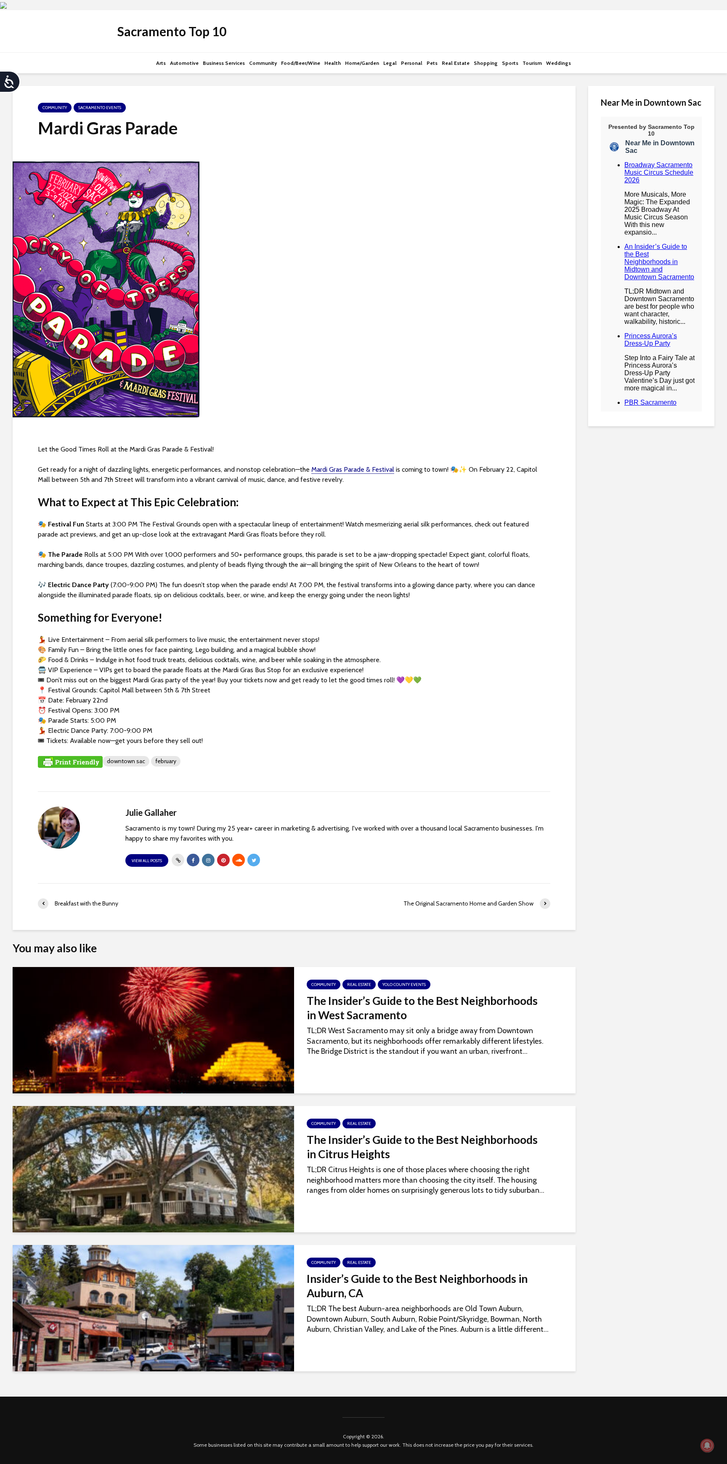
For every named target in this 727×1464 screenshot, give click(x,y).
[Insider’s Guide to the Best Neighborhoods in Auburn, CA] (153, 1307)
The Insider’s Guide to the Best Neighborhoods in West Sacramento (422, 1008)
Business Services (224, 63)
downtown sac (126, 761)
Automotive (184, 63)
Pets (432, 63)
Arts (161, 63)
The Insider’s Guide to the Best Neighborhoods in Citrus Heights (422, 1147)
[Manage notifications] (707, 1445)
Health (332, 63)
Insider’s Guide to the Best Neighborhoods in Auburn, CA (417, 1286)
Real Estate (456, 63)
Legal (390, 63)
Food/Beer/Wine (300, 63)
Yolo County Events (404, 984)
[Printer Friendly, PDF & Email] (70, 761)
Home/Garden (362, 63)
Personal (411, 63)
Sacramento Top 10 (171, 31)
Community (263, 63)
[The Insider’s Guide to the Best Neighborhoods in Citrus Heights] (153, 1168)
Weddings (558, 63)
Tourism (532, 63)
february (165, 761)
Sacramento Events (99, 107)
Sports (510, 63)
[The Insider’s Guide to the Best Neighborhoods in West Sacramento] (153, 1029)
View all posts (147, 860)
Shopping (486, 63)
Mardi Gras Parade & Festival (352, 469)
